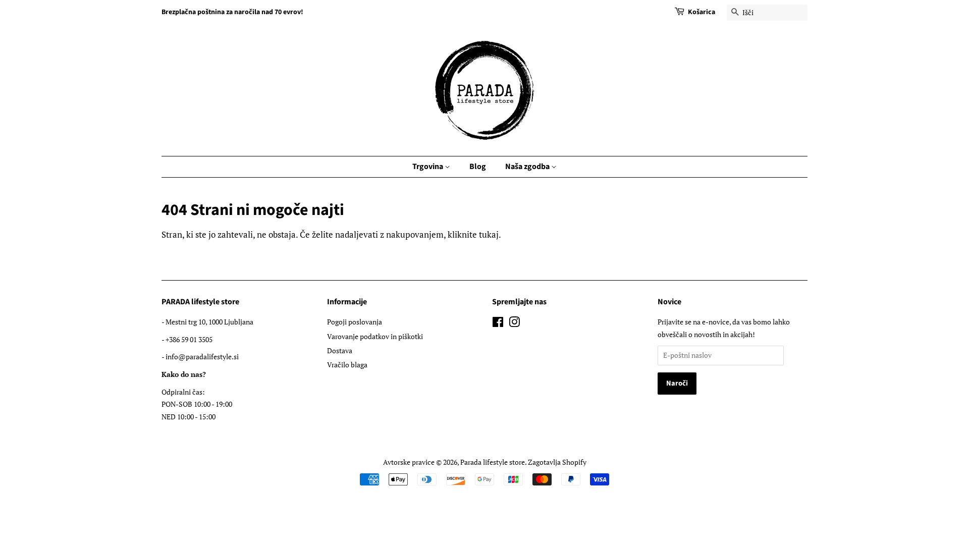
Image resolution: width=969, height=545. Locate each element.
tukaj (489, 234)
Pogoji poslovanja (354, 321)
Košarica (701, 12)
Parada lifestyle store (492, 462)
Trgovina (428, 166)
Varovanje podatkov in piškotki (375, 336)
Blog (477, 166)
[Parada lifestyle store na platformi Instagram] (514, 324)
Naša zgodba (528, 166)
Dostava (339, 350)
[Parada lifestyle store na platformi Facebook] (498, 324)
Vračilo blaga (347, 364)
